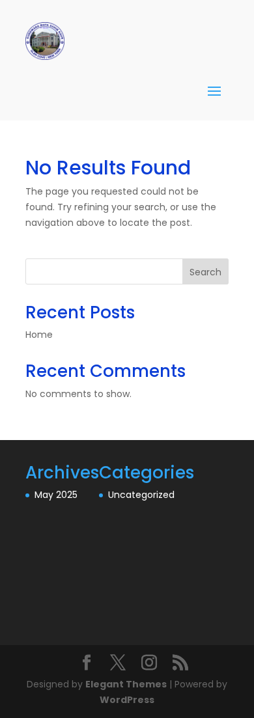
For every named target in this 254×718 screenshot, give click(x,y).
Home (39, 334)
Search (205, 272)
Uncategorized (141, 494)
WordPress (127, 699)
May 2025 (56, 494)
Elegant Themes (126, 684)
